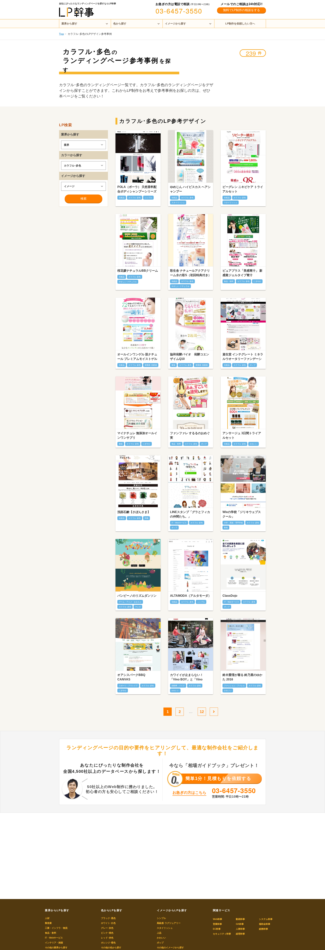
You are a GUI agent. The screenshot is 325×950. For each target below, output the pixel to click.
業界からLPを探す (57, 910)
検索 (83, 198)
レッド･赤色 (107, 937)
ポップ (160, 942)
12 (202, 712)
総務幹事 (263, 929)
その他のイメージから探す (170, 947)
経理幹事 (240, 934)
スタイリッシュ (165, 928)
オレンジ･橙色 (108, 942)
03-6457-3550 (179, 10)
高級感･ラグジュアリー (169, 923)
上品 (159, 933)
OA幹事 (240, 924)
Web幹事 (217, 919)
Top (61, 33)
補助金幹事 (264, 924)
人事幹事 (240, 929)
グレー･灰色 (107, 928)
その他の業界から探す (56, 947)
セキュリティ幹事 (222, 934)
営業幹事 (217, 924)
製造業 (48, 923)
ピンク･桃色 (107, 933)
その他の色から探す (111, 947)
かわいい (161, 937)
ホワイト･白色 (108, 923)
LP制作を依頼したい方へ (240, 23)
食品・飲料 (50, 933)
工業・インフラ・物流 (56, 928)
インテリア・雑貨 (54, 942)
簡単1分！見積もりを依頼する (218, 778)
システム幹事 (266, 919)
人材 (47, 918)
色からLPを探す (111, 910)
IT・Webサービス (54, 937)
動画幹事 (240, 919)
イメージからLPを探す (172, 910)
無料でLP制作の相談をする (241, 10)
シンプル (161, 918)
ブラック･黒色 (108, 918)
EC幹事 (217, 929)
